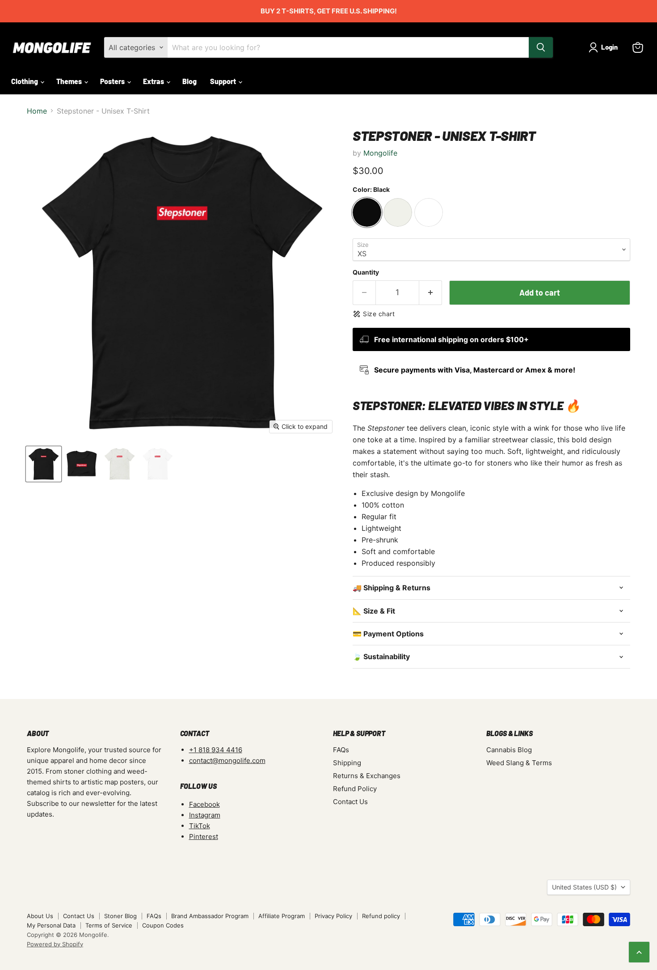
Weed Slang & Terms (519, 762)
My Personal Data (51, 925)
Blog (189, 81)
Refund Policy (355, 788)
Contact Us (350, 801)
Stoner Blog (120, 915)
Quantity (366, 272)
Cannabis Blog (509, 750)
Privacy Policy (333, 915)
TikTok (199, 826)
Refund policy (381, 915)
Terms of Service (108, 925)
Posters (113, 81)
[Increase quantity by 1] (430, 292)
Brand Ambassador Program (209, 915)
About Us (40, 915)
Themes (69, 81)
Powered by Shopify (55, 944)
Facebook (204, 804)
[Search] (541, 47)
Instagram (204, 815)
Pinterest (203, 836)
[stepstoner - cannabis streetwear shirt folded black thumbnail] (81, 464)
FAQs (341, 750)
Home (37, 111)
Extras (154, 81)
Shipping (347, 762)
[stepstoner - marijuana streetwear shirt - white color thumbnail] (157, 464)
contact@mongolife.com (227, 760)
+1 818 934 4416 (215, 750)
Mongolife (380, 152)
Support (223, 81)
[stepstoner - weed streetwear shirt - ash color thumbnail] (119, 464)
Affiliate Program (281, 915)
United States (584, 887)
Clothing (25, 81)
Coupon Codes (163, 925)
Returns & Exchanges (366, 775)
